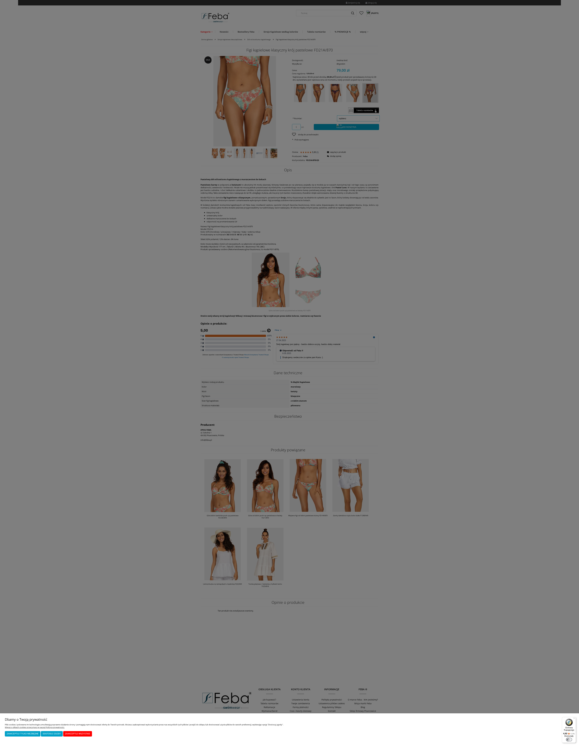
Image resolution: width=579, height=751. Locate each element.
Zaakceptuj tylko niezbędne (23, 734)
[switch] (569, 739)
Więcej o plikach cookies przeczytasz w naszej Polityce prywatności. (35, 727)
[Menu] (574, 719)
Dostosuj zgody (52, 734)
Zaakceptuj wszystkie (77, 734)
